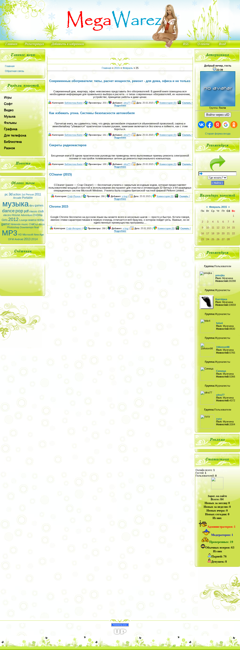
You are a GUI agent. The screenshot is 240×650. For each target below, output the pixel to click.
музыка (15, 203)
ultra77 (127, 103)
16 (202, 233)
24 (207, 239)
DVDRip (37, 215)
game (5, 224)
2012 (13, 219)
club (41, 211)
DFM (11, 239)
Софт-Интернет (74, 228)
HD (20, 234)
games (39, 205)
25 (212, 239)
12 (218, 227)
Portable (27, 197)
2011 (38, 194)
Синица (221, 371)
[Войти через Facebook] (209, 124)
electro (7, 215)
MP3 (9, 233)
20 (223, 233)
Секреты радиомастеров (67, 145)
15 (233, 227)
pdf (26, 211)
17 (207, 233)
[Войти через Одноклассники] (233, 124)
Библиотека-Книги (73, 103)
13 (223, 227)
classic (33, 211)
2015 (117, 68)
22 (233, 233)
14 (228, 227)
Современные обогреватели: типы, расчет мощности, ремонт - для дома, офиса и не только (119, 81)
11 (213, 227)
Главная (10, 66)
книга (32, 220)
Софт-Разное (74, 196)
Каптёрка (221, 299)
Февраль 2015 (218, 206)
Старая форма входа (217, 133)
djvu (31, 205)
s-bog (124, 196)
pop (19, 210)
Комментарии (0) (168, 103)
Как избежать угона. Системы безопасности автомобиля (92, 113)
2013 (27, 239)
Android (19, 239)
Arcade (17, 197)
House (16, 215)
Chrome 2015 (58, 206)
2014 (34, 239)
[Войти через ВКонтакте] (201, 124)
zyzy (219, 418)
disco (41, 224)
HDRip (40, 220)
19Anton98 (222, 347)
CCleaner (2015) (60, 174)
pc (6, 194)
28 (228, 239)
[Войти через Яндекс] (217, 124)
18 (212, 233)
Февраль (128, 68)
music (24, 224)
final (36, 227)
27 (223, 239)
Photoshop (13, 227)
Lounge (23, 220)
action (17, 194)
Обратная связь (14, 71)
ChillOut (33, 224)
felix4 (219, 323)
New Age (39, 234)
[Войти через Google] (225, 124)
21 (228, 233)
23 (202, 239)
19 (218, 233)
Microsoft (27, 234)
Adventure (27, 215)
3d (10, 194)
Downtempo (27, 227)
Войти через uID (217, 114)
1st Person (28, 194)
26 (218, 239)
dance (8, 210)
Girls (5, 220)
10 (207, 227)
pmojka (220, 275)
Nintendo (16, 224)
